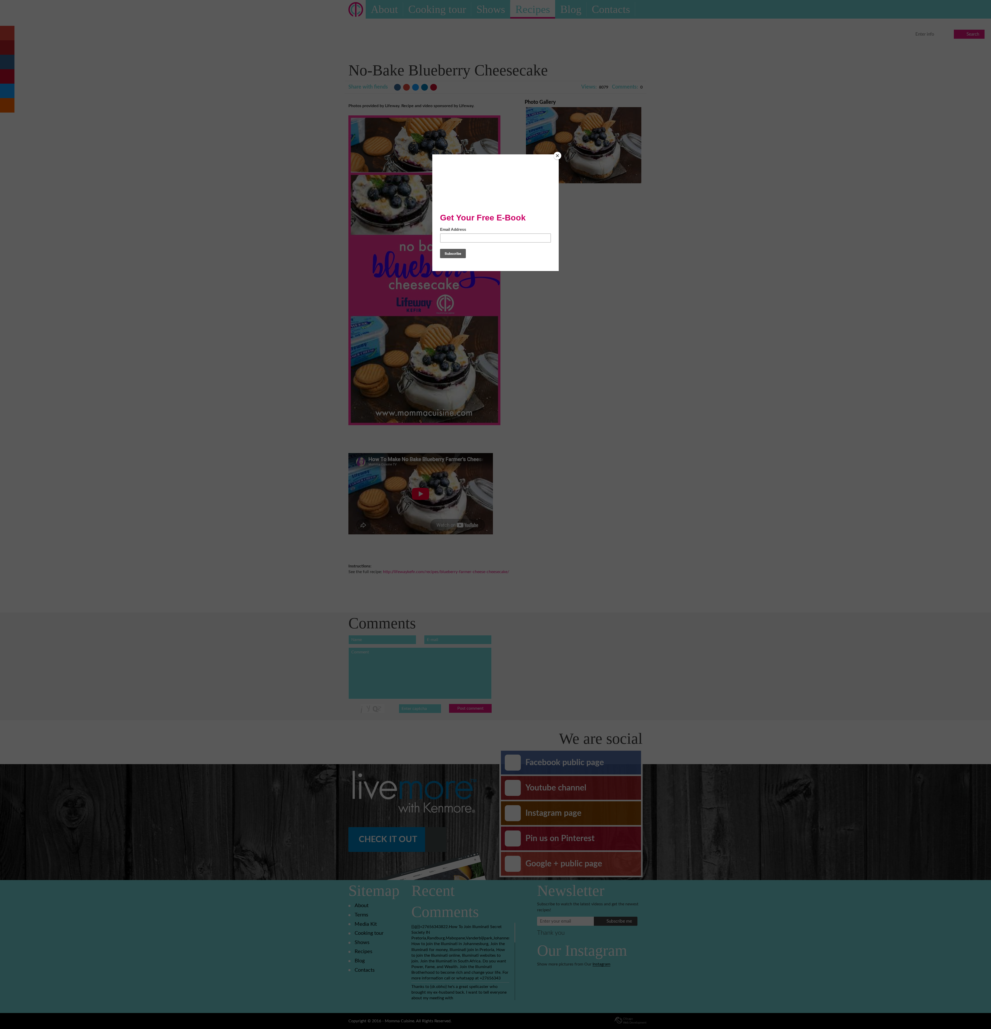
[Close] (557, 156)
